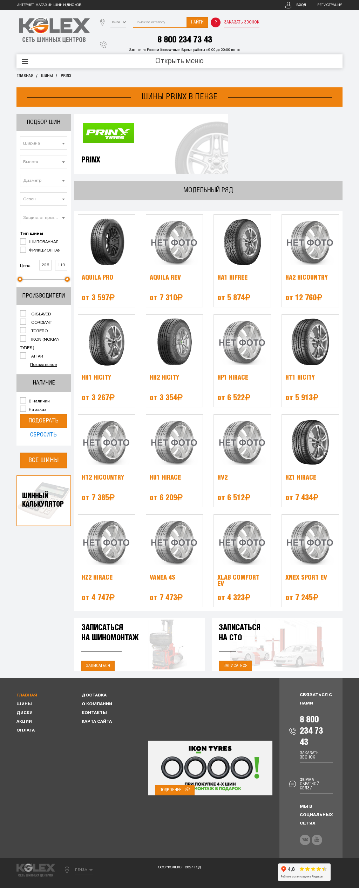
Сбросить (43, 435)
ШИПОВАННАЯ (43, 242)
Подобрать (43, 420)
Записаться (98, 666)
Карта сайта (97, 721)
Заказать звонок (241, 22)
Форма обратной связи (309, 784)
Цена (25, 266)
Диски (24, 713)
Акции (24, 721)
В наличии (39, 401)
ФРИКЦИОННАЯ (44, 250)
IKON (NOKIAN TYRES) (40, 344)
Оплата (25, 730)
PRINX (66, 76)
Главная (24, 76)
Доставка (94, 695)
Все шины (43, 460)
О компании (97, 704)
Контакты (94, 713)
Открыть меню (179, 61)
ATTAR (36, 356)
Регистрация (330, 5)
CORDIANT (41, 323)
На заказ (37, 410)
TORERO (39, 331)
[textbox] (43, 143)
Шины (47, 76)
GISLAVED (40, 314)
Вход (301, 5)
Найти (197, 22)
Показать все (43, 365)
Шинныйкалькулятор (43, 500)
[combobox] (43, 143)
